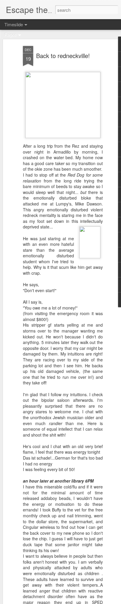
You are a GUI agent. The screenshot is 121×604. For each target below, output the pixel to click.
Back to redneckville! (63, 55)
